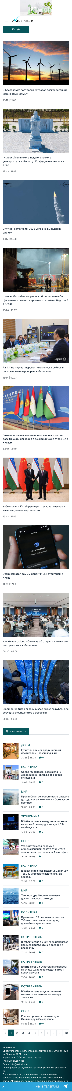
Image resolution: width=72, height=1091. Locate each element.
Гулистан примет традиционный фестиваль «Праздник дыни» (41, 751)
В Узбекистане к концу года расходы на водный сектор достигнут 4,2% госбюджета (44, 824)
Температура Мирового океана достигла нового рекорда (40, 897)
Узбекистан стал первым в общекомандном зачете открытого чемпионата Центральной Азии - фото (45, 849)
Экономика (30, 816)
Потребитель (31, 937)
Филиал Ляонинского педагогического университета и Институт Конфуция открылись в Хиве (33, 161)
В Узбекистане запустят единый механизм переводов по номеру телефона (41, 994)
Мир (24, 791)
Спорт (26, 841)
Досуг (26, 745)
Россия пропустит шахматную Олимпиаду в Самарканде (40, 1017)
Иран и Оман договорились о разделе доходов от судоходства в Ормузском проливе (45, 799)
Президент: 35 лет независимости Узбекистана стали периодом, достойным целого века (42, 920)
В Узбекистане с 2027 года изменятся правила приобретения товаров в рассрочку (44, 944)
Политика (29, 767)
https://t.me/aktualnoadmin (51, 1067)
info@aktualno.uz (19, 1064)
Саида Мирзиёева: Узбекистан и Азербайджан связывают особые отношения (41, 774)
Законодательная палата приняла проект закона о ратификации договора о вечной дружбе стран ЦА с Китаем (35, 439)
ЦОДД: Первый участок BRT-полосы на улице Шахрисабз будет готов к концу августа (44, 969)
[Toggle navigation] (6, 20)
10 (66, 1033)
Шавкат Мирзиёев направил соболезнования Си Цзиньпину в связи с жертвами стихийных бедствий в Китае (35, 300)
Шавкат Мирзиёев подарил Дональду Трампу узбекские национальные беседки (44, 873)
